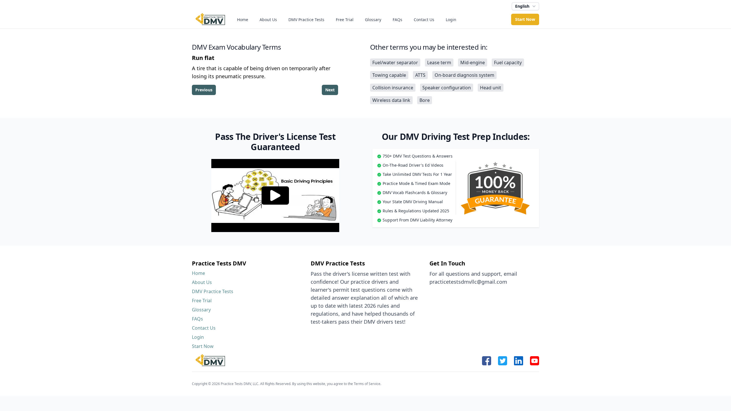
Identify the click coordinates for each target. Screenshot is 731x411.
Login (451, 19)
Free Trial (345, 19)
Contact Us (424, 19)
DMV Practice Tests (306, 19)
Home (242, 19)
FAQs (397, 19)
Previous (203, 89)
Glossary (373, 19)
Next (330, 89)
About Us (268, 19)
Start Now (525, 19)
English (522, 6)
